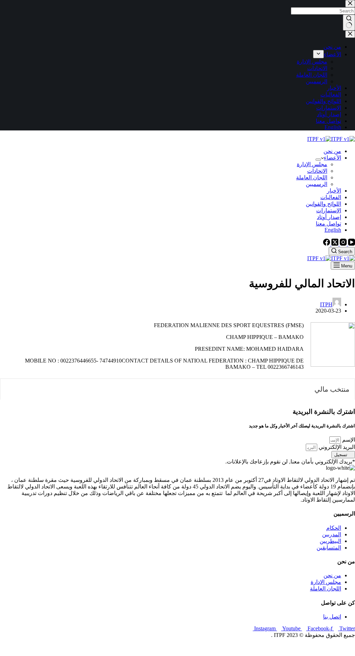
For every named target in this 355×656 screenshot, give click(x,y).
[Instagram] (342, 244)
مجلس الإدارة (312, 164)
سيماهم (330, 647)
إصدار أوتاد (329, 217)
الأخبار (334, 191)
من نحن (332, 151)
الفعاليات (330, 197)
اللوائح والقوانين (323, 204)
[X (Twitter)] (334, 244)
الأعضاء (332, 158)
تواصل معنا (328, 224)
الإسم (348, 440)
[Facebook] (326, 244)
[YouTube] (351, 244)
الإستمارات (328, 210)
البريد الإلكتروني (336, 447)
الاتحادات (317, 171)
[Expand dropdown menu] (318, 160)
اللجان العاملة (311, 177)
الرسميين (316, 184)
